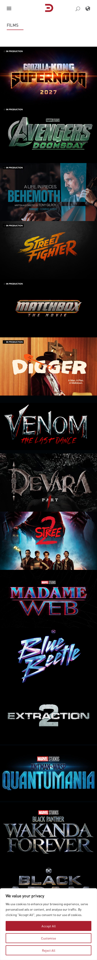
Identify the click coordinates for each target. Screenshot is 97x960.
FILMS (12, 25)
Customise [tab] (48, 938)
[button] (9, 8)
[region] (48, 924)
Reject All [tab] (48, 950)
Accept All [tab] (49, 926)
